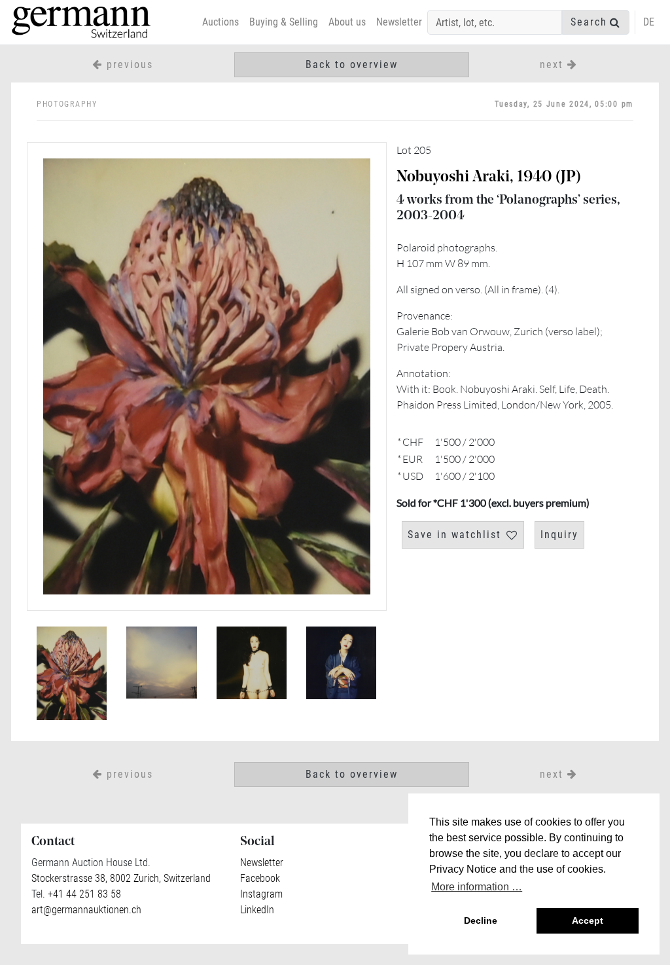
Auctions (220, 22)
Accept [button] (587, 920)
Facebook (260, 878)
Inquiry (559, 534)
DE (648, 22)
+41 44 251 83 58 (83, 894)
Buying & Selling (283, 22)
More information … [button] (476, 886)
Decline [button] (480, 920)
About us (347, 22)
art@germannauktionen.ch (86, 909)
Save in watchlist (454, 534)
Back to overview (352, 64)
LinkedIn (257, 909)
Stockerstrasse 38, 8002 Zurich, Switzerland (121, 878)
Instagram (261, 894)
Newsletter (399, 22)
